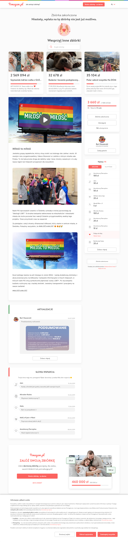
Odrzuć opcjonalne (86, 534)
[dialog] (64, 518)
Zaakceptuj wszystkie (107, 534)
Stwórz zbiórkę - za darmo (94, 4)
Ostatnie (95, 167)
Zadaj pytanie (102, 150)
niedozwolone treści (109, 266)
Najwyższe (108, 167)
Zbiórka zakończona (102, 117)
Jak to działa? (37, 483)
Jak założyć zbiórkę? (33, 4)
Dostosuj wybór (64, 534)
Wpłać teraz (97, 236)
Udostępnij (102, 123)
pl (112, 4)
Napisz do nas (102, 268)
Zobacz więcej (45, 358)
